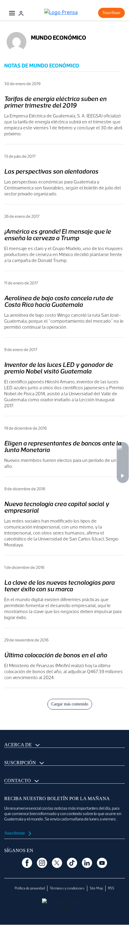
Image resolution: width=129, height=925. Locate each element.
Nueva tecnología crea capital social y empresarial (56, 507)
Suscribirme (15, 833)
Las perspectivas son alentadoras (51, 171)
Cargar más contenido (69, 704)
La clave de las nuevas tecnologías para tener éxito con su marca (59, 585)
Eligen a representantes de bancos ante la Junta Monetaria (62, 446)
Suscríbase (111, 12)
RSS (111, 888)
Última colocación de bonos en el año (55, 655)
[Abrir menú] (12, 13)
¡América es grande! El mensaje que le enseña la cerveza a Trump (57, 234)
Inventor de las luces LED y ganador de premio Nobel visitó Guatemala (58, 368)
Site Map (96, 888)
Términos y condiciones (67, 888)
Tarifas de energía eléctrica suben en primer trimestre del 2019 (55, 102)
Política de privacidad (30, 888)
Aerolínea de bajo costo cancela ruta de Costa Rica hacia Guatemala (58, 301)
